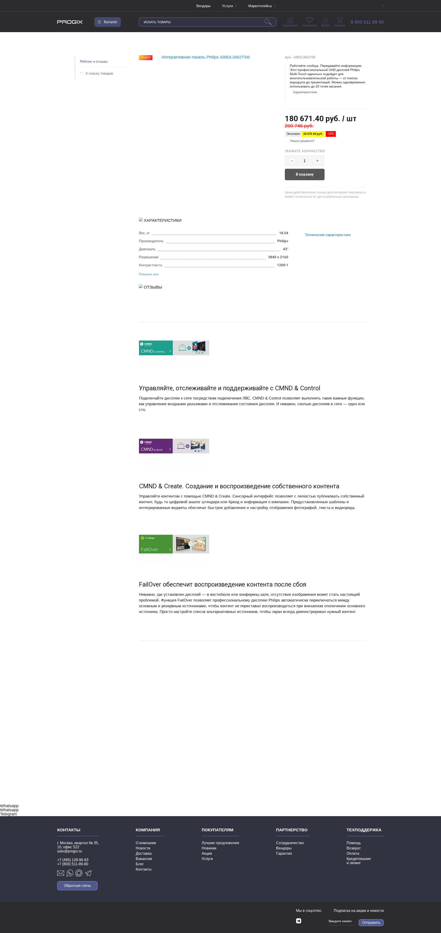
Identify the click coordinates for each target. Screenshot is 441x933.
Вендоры (203, 6)
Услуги (227, 6)
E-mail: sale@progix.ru (60, 873)
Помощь (354, 843)
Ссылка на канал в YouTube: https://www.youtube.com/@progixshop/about (307, 920)
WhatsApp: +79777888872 (69, 873)
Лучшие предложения (220, 843)
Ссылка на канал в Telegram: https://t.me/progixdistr (298, 920)
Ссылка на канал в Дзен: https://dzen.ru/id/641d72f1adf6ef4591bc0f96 (315, 920)
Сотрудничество (290, 843)
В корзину (305, 174)
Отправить (371, 923)
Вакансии (144, 859)
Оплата (353, 853)
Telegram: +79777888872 (88, 873)
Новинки (209, 848)
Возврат (354, 848)
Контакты (144, 869)
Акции (207, 853)
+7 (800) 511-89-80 (72, 864)
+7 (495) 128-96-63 (72, 860)
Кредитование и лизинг (359, 861)
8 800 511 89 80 (367, 22)
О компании (146, 843)
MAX (79, 873)
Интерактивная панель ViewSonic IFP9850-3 (174, 721)
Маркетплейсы (260, 6)
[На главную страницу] (70, 22)
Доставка (144, 853)
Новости (143, 848)
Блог (140, 864)
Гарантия (284, 853)
